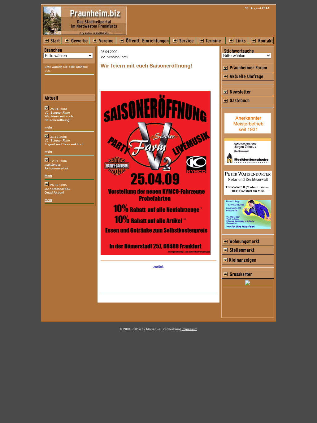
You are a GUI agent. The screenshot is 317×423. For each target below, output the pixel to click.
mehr (48, 127)
